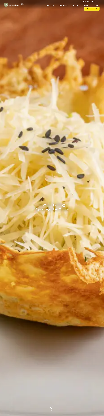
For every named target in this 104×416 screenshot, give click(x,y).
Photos (75, 5)
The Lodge (50, 5)
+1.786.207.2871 (87, 2)
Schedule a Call (92, 9)
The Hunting (63, 5)
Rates (95, 5)
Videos (86, 5)
